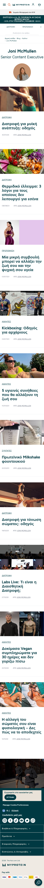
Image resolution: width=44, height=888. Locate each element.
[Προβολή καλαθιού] (39, 4)
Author (24, 38)
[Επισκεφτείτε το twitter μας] (27, 820)
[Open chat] (33, 820)
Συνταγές (7, 451)
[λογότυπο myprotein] (21, 4)
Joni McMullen (11, 41)
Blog (18, 38)
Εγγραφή (10, 797)
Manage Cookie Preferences (16, 805)
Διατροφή (11, 27)
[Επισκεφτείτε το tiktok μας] (16, 820)
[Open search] (9, 4)
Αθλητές (6, 322)
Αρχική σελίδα (10, 38)
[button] (38, 882)
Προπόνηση (27, 27)
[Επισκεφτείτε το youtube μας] (21, 820)
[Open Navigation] (4, 4)
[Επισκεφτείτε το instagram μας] (4, 820)
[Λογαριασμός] (33, 4)
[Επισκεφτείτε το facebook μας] (10, 820)
